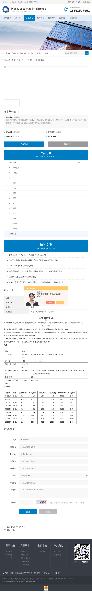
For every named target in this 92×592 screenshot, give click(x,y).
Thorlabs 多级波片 (26, 561)
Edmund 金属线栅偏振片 (26, 558)
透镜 (14, 218)
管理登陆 (22, 582)
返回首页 (71, 2)
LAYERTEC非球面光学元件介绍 (21, 266)
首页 (13, 60)
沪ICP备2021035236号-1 (64, 579)
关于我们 (18, 18)
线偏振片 (24, 551)
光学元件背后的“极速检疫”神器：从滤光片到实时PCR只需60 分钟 (33, 260)
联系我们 (86, 2)
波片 (14, 213)
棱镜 (14, 193)
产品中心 (29, 18)
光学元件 (29, 60)
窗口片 (15, 228)
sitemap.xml (30, 582)
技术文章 (51, 18)
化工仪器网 (14, 582)
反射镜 (15, 173)
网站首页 (7, 18)
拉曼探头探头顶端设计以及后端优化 (22, 277)
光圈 (14, 198)
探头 (14, 188)
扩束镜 (15, 223)
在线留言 (79, 2)
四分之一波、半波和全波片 (26, 555)
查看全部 (12, 234)
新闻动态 (9, 555)
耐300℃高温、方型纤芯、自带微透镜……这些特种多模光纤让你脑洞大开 (36, 282)
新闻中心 (40, 18)
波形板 (13, 530)
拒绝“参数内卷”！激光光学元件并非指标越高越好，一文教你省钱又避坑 (35, 271)
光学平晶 (16, 168)
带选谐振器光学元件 (18, 527)
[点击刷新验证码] (41, 502)
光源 (14, 183)
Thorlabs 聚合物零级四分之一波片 (26, 565)
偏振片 (15, 208)
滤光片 (15, 203)
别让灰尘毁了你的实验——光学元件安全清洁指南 (27, 255)
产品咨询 (24, 144)
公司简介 (9, 551)
